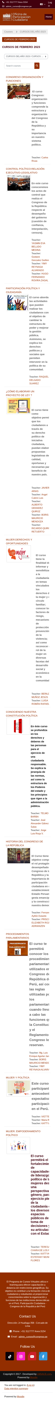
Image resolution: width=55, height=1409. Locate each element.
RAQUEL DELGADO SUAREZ (39, 380)
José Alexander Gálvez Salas (40, 823)
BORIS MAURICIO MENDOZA (40, 518)
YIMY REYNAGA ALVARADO (39, 267)
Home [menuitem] (49, 17)
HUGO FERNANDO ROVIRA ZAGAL (40, 277)
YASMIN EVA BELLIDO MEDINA (38, 246)
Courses (8, 32)
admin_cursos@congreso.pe (19, 6)
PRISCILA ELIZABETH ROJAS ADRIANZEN (42, 922)
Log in (50, 4)
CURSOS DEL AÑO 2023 (33, 32)
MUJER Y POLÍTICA (17, 1077)
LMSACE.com (44, 1374)
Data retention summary (16, 1388)
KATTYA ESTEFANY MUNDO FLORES (41, 1257)
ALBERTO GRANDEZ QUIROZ (37, 508)
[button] (42, 4)
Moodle (34, 1377)
